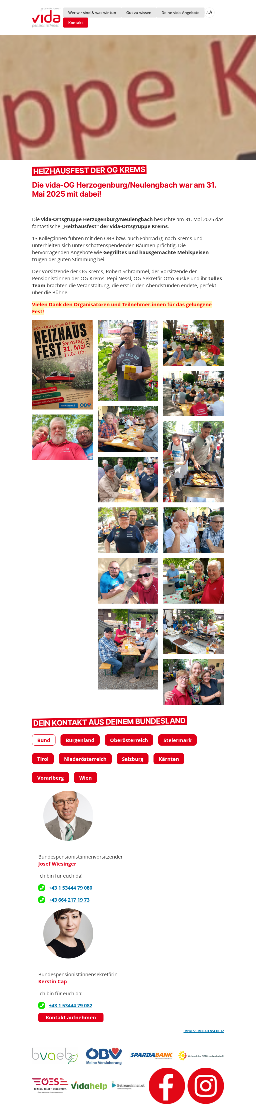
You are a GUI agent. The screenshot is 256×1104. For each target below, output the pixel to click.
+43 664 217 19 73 (69, 899)
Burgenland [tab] (80, 740)
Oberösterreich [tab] (129, 740)
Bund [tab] (43, 740)
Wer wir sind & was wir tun (92, 12)
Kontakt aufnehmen (71, 1017)
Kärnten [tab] (169, 759)
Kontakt (75, 22)
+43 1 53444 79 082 (70, 1005)
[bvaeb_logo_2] (55, 1056)
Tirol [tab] (42, 759)
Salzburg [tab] (132, 759)
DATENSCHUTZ (213, 1031)
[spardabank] (152, 1056)
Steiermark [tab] (178, 740)
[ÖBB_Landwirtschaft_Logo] (201, 1056)
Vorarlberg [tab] (50, 777)
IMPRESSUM (193, 1031)
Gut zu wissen (139, 12)
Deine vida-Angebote (181, 12)
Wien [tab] (85, 777)
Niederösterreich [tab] (85, 759)
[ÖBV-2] (104, 1056)
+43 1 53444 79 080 (70, 887)
